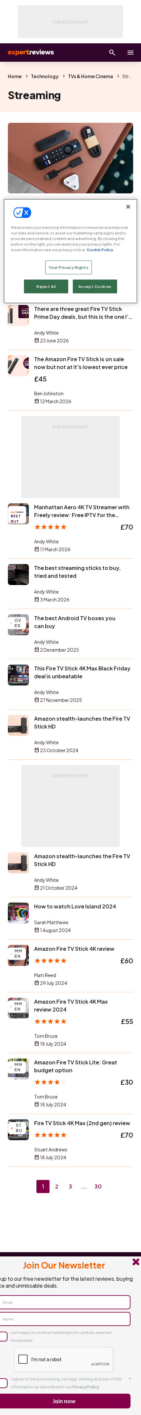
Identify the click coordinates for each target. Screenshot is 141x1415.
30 (98, 1186)
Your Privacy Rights (68, 267)
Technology (45, 76)
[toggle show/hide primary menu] (130, 52)
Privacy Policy (85, 1386)
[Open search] (112, 52)
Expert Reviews (30, 52)
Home (15, 76)
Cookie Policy (100, 249)
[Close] (128, 206)
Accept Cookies (94, 286)
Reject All (46, 286)
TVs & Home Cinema (90, 76)
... (84, 1186)
